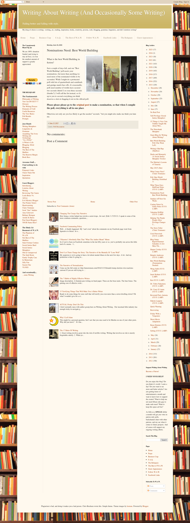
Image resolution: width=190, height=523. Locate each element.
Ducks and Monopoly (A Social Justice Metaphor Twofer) (158, 156)
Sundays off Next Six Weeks (158, 199)
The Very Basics (28, 113)
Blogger (145, 506)
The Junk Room (28, 255)
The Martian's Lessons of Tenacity (158, 163)
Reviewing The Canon (30, 193)
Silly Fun (25, 262)
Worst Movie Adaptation (155, 320)
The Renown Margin (29, 154)
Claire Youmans (28, 207)
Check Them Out (28, 172)
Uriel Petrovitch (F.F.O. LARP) (156, 234)
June (153, 109)
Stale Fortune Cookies (30, 242)
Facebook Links (109, 37)
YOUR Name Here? (29, 222)
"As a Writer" (27, 140)
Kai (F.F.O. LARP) (157, 280)
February (154, 345)
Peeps (32, 37)
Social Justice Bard (29, 245)
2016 (151, 81)
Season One (26, 265)
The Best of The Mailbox (28, 150)
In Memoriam (27, 260)
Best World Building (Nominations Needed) (157, 263)
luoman (129, 506)
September (155, 98)
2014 (151, 354)
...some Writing (28, 275)
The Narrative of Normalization (71, 265)
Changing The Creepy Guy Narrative (73, 213)
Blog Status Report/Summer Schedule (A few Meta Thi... (157, 242)
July (152, 105)
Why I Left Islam (66, 317)
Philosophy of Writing (30, 99)
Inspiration (26, 175)
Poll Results (26, 116)
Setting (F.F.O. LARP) (158, 330)
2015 (151, 84)
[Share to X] (69, 123)
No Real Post (155, 112)
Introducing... (27, 185)
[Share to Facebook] (72, 123)
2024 (151, 53)
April (153, 338)
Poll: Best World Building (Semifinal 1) (158, 179)
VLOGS (25, 267)
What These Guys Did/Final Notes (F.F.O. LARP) (157, 187)
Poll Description (58, 127)
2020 (151, 67)
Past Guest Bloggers (29, 220)
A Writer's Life (27, 142)
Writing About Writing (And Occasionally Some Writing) (93, 12)
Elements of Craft (28, 109)
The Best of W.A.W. (73, 37)
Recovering (154, 310)
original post (83, 104)
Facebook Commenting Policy (71, 226)
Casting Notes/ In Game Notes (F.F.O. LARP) (158, 206)
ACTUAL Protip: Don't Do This (71, 304)
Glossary (25, 104)
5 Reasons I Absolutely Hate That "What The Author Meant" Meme (84, 239)
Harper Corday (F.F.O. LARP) (158, 250)
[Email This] (64, 123)
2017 (151, 78)
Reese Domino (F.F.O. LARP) (158, 326)
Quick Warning (155, 306)
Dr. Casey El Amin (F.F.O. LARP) (157, 290)
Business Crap (45, 37)
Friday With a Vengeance (155, 314)
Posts (151, 486)
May (153, 335)
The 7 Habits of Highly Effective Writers (75, 278)
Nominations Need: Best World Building (158, 194)
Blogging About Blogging (28, 146)
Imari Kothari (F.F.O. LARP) (158, 275)
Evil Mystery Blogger (30, 200)
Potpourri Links (28, 170)
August (154, 102)
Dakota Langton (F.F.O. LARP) (156, 302)
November (155, 91)
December (155, 88)
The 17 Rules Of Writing (69, 330)
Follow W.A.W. (92, 37)
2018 (151, 74)
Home (23, 37)
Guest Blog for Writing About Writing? (158, 136)
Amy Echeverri (28, 212)
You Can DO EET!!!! (30, 101)
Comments (153, 490)
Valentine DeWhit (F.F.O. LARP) (156, 213)
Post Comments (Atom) (65, 206)
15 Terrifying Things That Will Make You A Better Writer (81, 291)
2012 (151, 360)
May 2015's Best (156, 168)
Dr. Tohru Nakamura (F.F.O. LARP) (158, 284)
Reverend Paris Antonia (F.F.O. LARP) (159, 296)
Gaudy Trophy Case (29, 257)
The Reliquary (127, 37)
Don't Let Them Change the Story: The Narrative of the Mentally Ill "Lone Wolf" (90, 252)
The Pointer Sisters (29, 203)
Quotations (26, 178)
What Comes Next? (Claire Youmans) (157, 172)
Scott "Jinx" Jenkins (29, 210)
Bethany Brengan (28, 215)
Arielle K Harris (28, 217)
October (154, 95)
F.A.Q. (58, 37)
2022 (151, 60)
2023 (151, 56)
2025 (151, 49)
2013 (151, 357)
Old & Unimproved (29, 252)
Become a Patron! (152, 371)
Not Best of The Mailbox (28, 239)
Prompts (25, 118)
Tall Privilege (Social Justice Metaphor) (158, 116)
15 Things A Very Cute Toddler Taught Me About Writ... (158, 123)
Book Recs (26, 157)
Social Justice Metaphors (27, 248)
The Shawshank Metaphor (156, 130)
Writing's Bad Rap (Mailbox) (157, 149)
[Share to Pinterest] (74, 123)
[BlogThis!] (67, 123)
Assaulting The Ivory (30, 133)
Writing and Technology (26, 137)
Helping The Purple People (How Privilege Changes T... (157, 221)
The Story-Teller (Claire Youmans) (157, 229)
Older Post (134, 201)
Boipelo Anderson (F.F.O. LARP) (157, 256)
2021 (151, 63)
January (154, 349)
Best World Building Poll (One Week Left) (157, 142)
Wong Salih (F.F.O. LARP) (157, 269)
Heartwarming (27, 205)
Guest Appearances (145, 37)
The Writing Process (29, 106)
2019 (151, 70)
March (153, 342)
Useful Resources (28, 111)
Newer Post (52, 201)
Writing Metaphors (29, 126)
